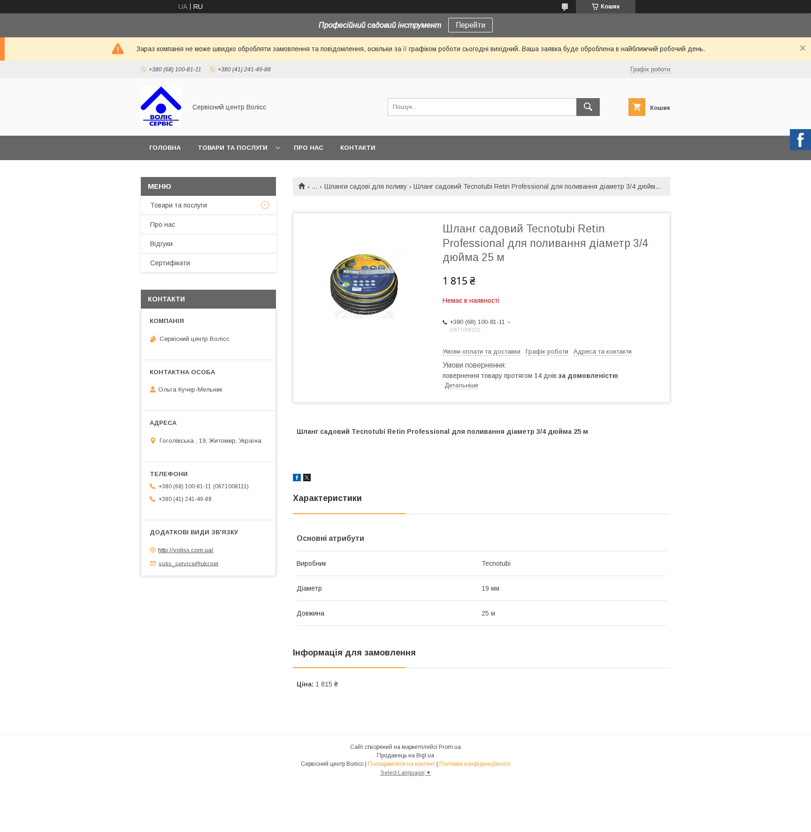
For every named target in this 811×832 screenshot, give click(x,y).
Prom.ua (450, 747)
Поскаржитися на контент (401, 764)
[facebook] (297, 479)
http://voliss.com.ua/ (186, 550)
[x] (307, 479)
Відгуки (161, 243)
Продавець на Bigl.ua (405, 755)
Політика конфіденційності (475, 764)
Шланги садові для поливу (365, 186)
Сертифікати (170, 263)
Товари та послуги (233, 147)
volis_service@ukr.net (188, 563)
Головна (165, 147)
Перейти (470, 25)
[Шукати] (588, 107)
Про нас (308, 147)
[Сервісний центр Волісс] (161, 123)
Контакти (357, 147)
